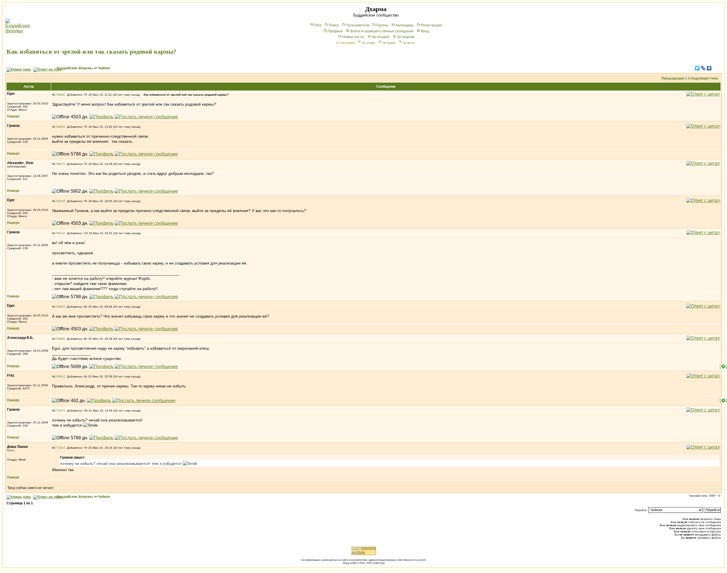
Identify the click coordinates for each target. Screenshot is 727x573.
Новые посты (353, 37)
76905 (59, 126)
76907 (59, 163)
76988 (59, 338)
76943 (59, 233)
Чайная (104, 68)
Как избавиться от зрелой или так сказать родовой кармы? (91, 51)
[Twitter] (697, 68)
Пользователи (357, 25)
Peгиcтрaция (431, 25)
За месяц (408, 42)
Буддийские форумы (75, 68)
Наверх (13, 116)
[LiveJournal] (703, 68)
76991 (59, 376)
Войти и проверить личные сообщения (381, 31)
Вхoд (425, 31)
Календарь (404, 25)
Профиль (335, 31)
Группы (382, 25)
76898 (59, 94)
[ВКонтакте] (709, 68)
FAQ (318, 25)
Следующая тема (703, 78)
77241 (59, 447)
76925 (59, 201)
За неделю (405, 37)
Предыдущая (672, 78)
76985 (59, 306)
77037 (59, 410)
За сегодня (380, 37)
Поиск (334, 25)
